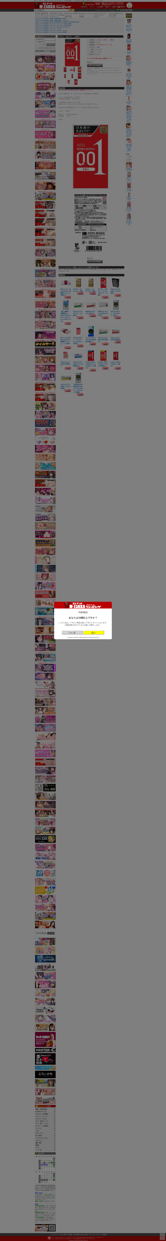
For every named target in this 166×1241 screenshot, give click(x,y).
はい (93, 632)
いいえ (72, 632)
